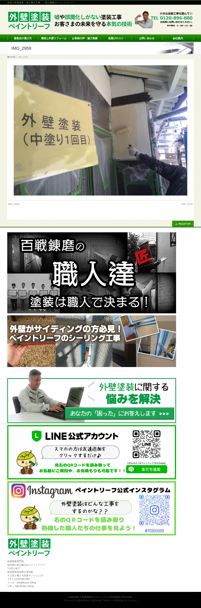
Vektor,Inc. (119, 600)
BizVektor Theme (101, 600)
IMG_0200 (187, 204)
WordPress (83, 600)
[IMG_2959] (100, 130)
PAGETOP (184, 223)
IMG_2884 (13, 204)
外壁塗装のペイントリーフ (96, 597)
